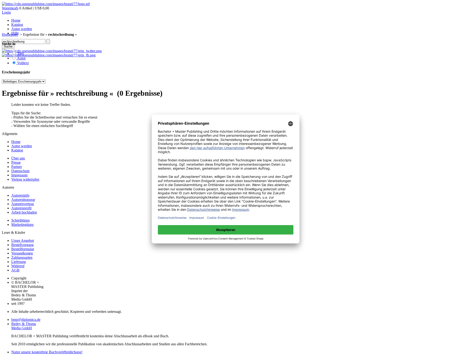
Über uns (18, 158)
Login (6, 12)
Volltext (22, 63)
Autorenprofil (21, 208)
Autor (21, 58)
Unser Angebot (22, 241)
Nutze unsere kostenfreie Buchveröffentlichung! (46, 352)
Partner (16, 167)
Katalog (17, 25)
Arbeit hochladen (24, 212)
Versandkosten (22, 253)
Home (15, 20)
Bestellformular (22, 249)
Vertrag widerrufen (25, 179)
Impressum (19, 175)
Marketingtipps (22, 225)
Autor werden (21, 29)
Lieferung (18, 262)
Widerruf (17, 266)
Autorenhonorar (23, 200)
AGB (15, 270)
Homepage (10, 34)
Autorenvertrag (22, 204)
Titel (20, 54)
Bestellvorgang (22, 245)
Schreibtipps (20, 220)
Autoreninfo (20, 195)
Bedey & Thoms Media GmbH (23, 326)
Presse (16, 162)
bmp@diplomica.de (25, 320)
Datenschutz (20, 171)
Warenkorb (10, 8)
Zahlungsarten (21, 257)
